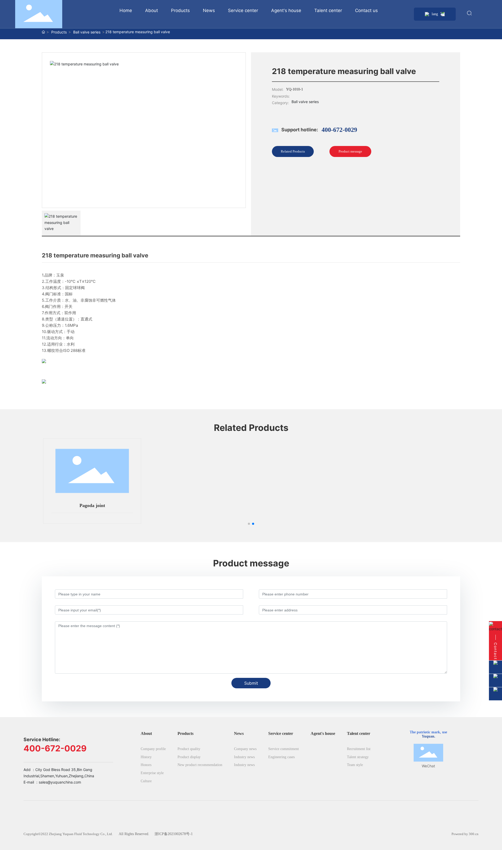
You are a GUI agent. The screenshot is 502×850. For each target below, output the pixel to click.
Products (59, 32)
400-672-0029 (339, 129)
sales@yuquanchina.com (60, 782)
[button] (249, 524)
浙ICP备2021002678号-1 (174, 834)
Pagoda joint (92, 505)
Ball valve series (86, 32)
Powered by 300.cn (465, 834)
